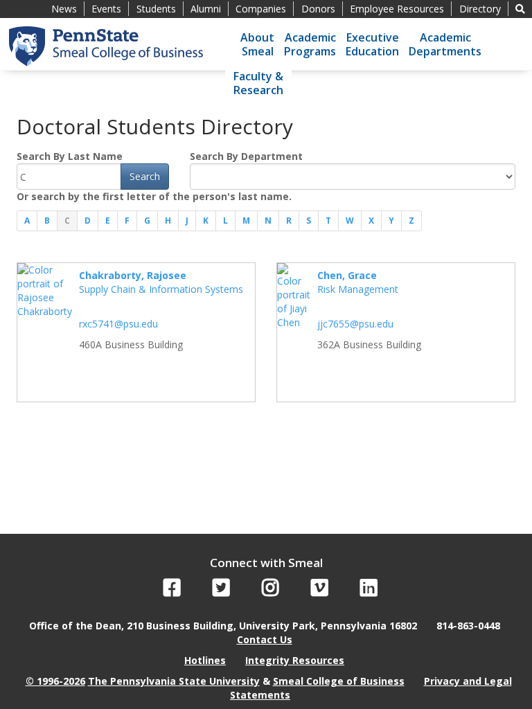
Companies (261, 8)
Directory (480, 8)
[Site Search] (520, 8)
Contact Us (264, 639)
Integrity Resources (294, 660)
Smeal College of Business (339, 681)
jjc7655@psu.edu (355, 323)
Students (156, 8)
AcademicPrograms (310, 44)
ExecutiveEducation (372, 44)
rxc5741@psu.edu (118, 323)
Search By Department (246, 156)
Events (106, 8)
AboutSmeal (257, 44)
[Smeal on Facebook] (172, 591)
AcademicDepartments (445, 44)
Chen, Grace (347, 275)
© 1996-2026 (55, 681)
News (64, 8)
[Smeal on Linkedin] (369, 591)
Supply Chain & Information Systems (161, 289)
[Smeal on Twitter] (221, 591)
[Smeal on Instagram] (270, 591)
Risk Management (357, 289)
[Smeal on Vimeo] (319, 591)
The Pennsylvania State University (174, 681)
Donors (318, 8)
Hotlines (205, 660)
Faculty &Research (258, 83)
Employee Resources (397, 8)
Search (145, 176)
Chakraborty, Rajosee (132, 275)
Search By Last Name (70, 156)
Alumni (205, 8)
